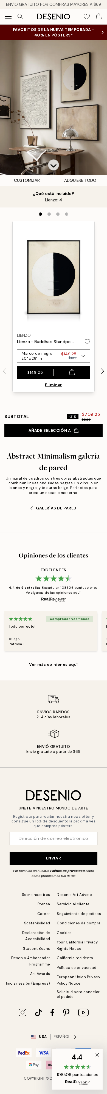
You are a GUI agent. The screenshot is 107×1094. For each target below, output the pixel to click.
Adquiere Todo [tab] (80, 180)
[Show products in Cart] (99, 16)
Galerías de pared (56, 508)
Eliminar (53, 384)
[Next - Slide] (102, 371)
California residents (75, 958)
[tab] (40, 214)
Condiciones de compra (79, 923)
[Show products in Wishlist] (87, 16)
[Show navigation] (8, 16)
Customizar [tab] (27, 180)
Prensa (44, 904)
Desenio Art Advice (74, 894)
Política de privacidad (67, 871)
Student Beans (36, 948)
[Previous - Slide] (4, 371)
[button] (53, 164)
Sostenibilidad (37, 923)
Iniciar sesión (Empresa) (28, 983)
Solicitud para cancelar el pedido (78, 994)
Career (43, 913)
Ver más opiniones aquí (53, 664)
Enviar (53, 858)
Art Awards (40, 973)
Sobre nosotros (36, 894)
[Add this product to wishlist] (87, 341)
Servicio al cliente (73, 904)
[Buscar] (20, 16)
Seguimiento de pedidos (79, 913)
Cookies (64, 932)
